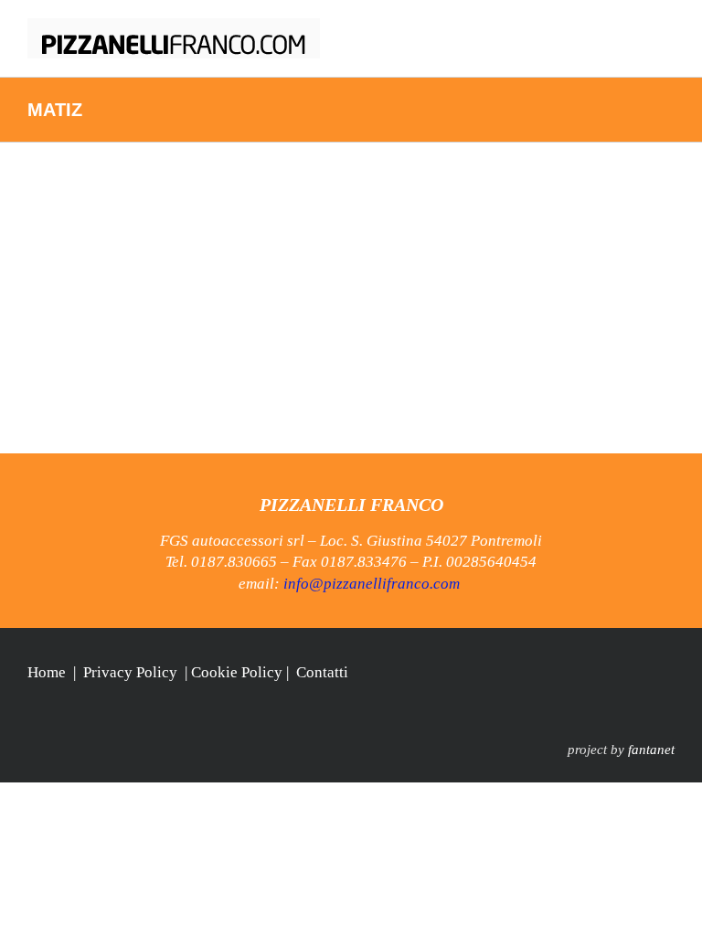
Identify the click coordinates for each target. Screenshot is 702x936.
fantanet (651, 749)
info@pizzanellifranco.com (371, 583)
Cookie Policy (236, 672)
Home (46, 672)
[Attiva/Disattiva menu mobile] (667, 27)
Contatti (322, 672)
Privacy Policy (130, 672)
